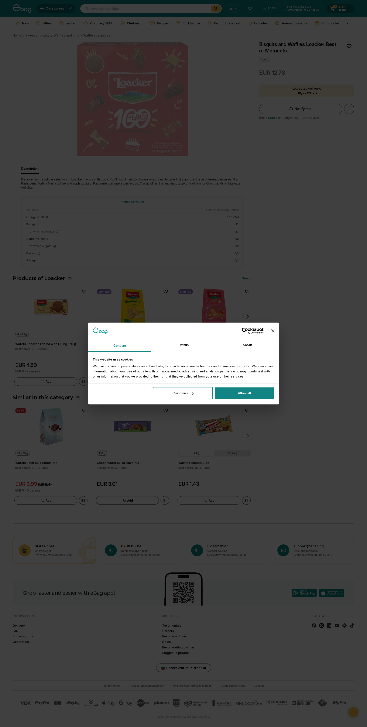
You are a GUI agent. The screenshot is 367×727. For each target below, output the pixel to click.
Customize (180, 393)
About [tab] (247, 345)
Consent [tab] (119, 345)
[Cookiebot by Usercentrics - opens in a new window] (245, 331)
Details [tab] (183, 345)
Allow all (244, 393)
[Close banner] (272, 330)
